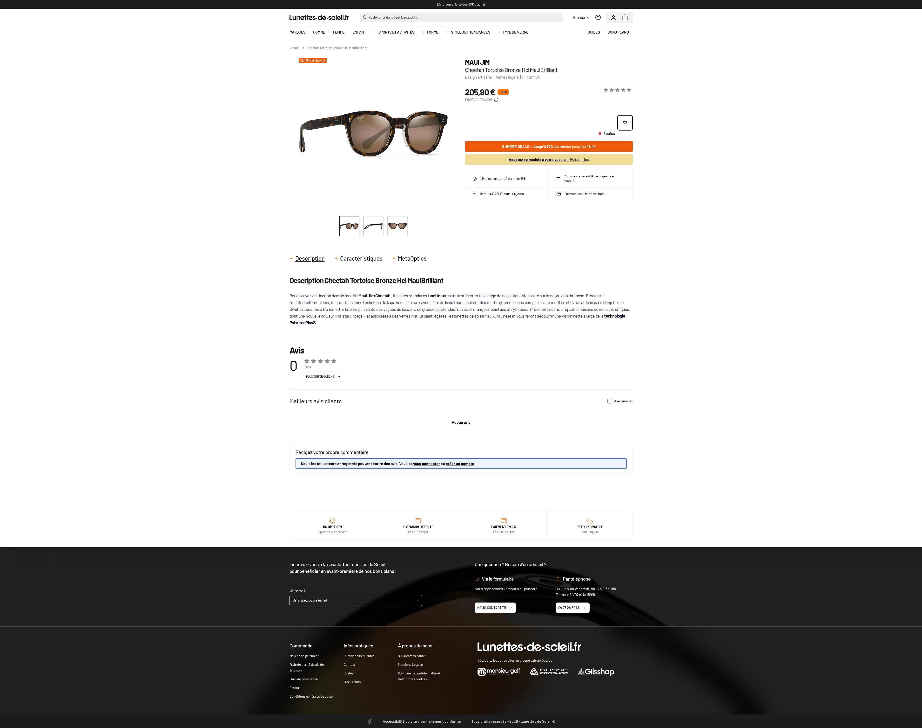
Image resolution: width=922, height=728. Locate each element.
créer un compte (460, 463)
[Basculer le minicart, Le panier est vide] (625, 17)
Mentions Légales (410, 664)
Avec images (623, 401)
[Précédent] (311, 4)
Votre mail (297, 590)
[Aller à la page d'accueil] (319, 17)
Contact (349, 664)
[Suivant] (610, 4)
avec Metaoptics (549, 159)
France (579, 17)
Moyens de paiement (304, 656)
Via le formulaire (498, 579)
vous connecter (426, 463)
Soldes (348, 673)
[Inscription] (417, 600)
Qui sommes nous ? (412, 656)
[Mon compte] (613, 17)
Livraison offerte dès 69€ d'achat (461, 4)
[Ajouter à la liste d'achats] (625, 123)
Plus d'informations (320, 376)
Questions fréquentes (359, 656)
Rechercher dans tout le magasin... (394, 17)
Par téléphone (577, 579)
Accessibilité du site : (422, 721)
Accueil (294, 48)
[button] (618, 90)
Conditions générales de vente (311, 696)
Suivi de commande (303, 679)
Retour (294, 688)
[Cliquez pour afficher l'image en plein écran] (373, 132)
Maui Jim (477, 62)
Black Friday (352, 682)
